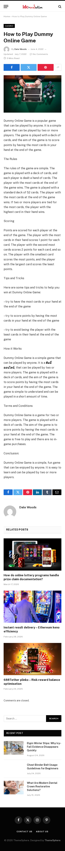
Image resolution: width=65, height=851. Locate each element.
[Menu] (6, 7)
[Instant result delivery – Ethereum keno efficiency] (32, 607)
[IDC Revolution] (32, 6)
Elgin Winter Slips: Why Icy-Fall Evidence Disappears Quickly (44, 747)
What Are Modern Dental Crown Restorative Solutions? (42, 786)
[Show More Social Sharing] (58, 67)
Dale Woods (20, 49)
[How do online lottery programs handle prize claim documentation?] (32, 554)
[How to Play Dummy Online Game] (32, 94)
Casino (9, 26)
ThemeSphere (52, 840)
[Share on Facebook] (12, 67)
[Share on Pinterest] (46, 67)
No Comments (40, 54)
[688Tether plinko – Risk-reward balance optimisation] (32, 659)
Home (7, 16)
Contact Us (24, 831)
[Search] (59, 7)
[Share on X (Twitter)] (29, 67)
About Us (42, 831)
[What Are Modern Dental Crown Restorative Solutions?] (14, 787)
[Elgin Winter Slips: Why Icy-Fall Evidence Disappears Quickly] (14, 748)
